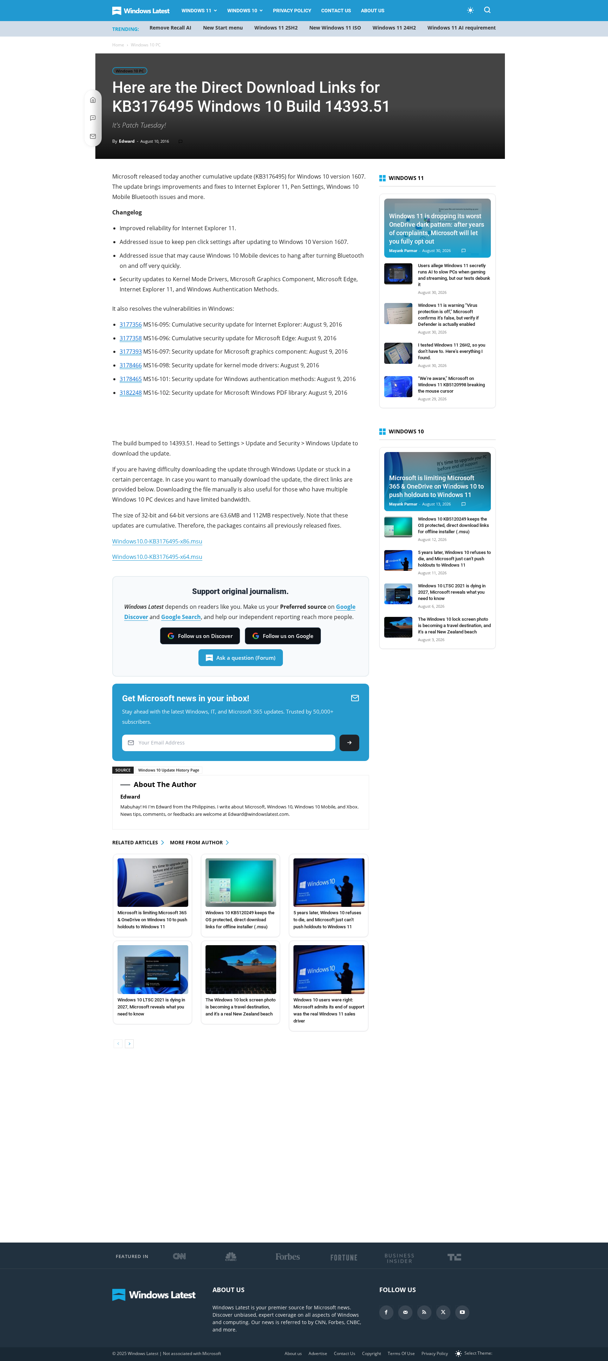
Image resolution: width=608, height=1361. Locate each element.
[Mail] (405, 1312)
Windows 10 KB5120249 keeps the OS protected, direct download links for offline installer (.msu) (239, 919)
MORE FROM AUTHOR (196, 842)
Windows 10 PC (130, 70)
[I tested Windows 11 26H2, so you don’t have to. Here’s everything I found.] (398, 353)
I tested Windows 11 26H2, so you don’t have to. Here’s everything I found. (451, 351)
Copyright (371, 1353)
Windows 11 (196, 10)
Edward (127, 141)
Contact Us (336, 10)
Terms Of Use (401, 1353)
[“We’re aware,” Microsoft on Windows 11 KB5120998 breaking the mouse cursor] (398, 386)
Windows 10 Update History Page (168, 770)
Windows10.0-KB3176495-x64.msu (157, 557)
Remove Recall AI (170, 27)
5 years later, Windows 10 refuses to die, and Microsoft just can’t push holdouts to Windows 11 (327, 919)
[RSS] (424, 1312)
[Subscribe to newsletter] (93, 136)
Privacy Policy (292, 10)
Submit (349, 743)
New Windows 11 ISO (335, 27)
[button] (487, 11)
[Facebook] (386, 1312)
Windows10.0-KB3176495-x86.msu (157, 541)
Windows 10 (242, 10)
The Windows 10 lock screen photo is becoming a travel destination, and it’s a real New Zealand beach (240, 1007)
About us (373, 10)
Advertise (318, 1353)
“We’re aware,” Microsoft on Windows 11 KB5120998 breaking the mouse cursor (451, 385)
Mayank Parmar (403, 251)
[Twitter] (443, 1312)
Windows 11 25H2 (276, 27)
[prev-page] (118, 1043)
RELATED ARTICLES (135, 842)
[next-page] (129, 1043)
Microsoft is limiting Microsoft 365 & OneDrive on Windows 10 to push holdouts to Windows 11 (152, 919)
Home (118, 45)
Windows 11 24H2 (394, 27)
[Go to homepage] (93, 100)
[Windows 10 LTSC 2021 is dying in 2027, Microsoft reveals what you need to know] (153, 969)
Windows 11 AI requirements (463, 27)
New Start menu (223, 27)
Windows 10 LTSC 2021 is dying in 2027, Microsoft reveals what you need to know (151, 1007)
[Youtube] (462, 1312)
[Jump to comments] (93, 118)
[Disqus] (240, 1153)
